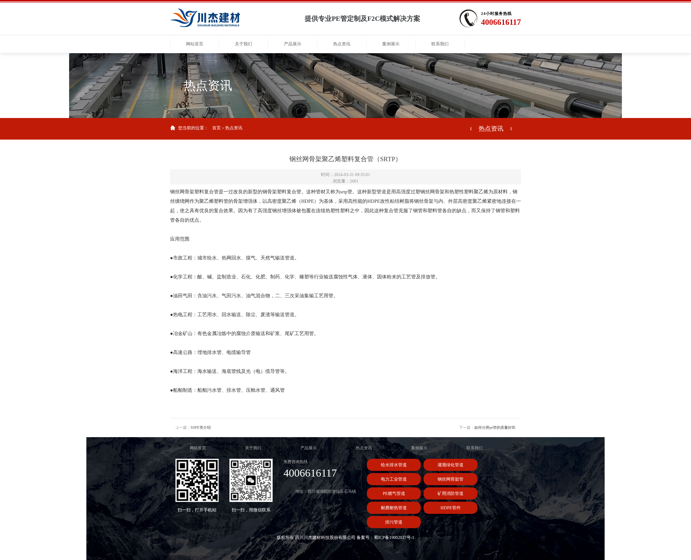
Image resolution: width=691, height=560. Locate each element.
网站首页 (198, 448)
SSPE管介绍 (201, 428)
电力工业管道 (394, 479)
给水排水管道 (394, 465)
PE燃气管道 (394, 493)
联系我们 (474, 448)
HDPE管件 (451, 507)
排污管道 (393, 522)
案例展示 (419, 448)
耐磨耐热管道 (394, 507)
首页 (216, 128)
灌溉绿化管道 (450, 465)
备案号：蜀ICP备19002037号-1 (385, 537)
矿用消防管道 (450, 493)
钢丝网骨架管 (450, 479)
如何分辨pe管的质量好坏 (495, 428)
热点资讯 (233, 128)
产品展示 (308, 448)
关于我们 (253, 448)
